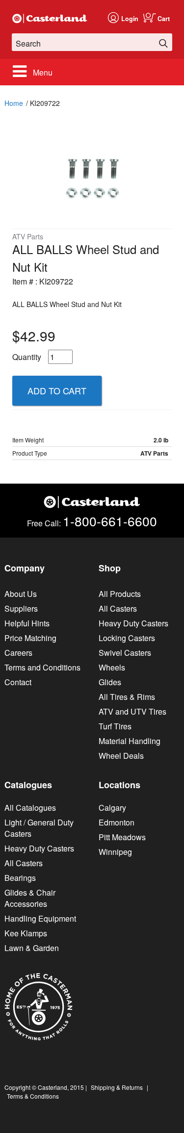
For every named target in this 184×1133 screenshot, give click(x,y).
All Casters (118, 608)
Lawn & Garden (31, 947)
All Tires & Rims (127, 696)
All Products (120, 593)
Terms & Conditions (33, 1096)
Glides (110, 682)
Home (13, 103)
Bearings (20, 877)
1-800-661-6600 (110, 521)
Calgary (112, 807)
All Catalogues (30, 807)
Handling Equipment (40, 918)
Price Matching (30, 638)
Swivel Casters (125, 652)
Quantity (26, 356)
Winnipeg (115, 851)
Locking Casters (127, 638)
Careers (18, 652)
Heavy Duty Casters (133, 623)
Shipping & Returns (117, 1087)
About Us (20, 593)
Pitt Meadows (122, 837)
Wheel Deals (121, 755)
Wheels (112, 667)
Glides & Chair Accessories (29, 898)
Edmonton (116, 822)
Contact (17, 682)
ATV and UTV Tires (132, 711)
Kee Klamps (25, 933)
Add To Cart (56, 390)
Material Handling (129, 741)
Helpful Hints (27, 623)
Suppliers (21, 608)
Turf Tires (115, 726)
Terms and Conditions (42, 667)
